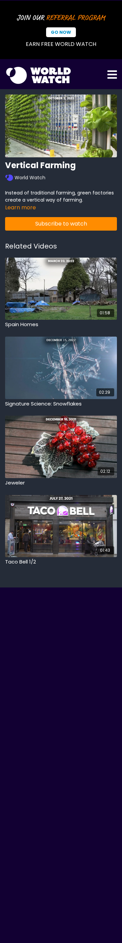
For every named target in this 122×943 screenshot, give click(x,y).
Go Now (61, 32)
